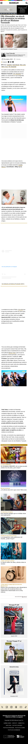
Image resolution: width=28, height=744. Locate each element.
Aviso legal (8, 725)
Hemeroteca (21, 723)
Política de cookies (20, 727)
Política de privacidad (8, 727)
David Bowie (15, 64)
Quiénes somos (7, 723)
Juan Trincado (10, 53)
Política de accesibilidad (14, 729)
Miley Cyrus (4, 66)
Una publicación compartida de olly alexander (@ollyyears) (14, 283)
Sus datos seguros (17, 725)
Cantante (9, 64)
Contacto (14, 723)
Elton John (23, 64)
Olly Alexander (12, 66)
